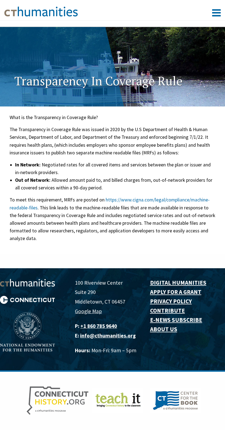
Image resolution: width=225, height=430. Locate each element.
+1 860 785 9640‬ (98, 326)
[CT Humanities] (41, 11)
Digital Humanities (178, 282)
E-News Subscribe (176, 320)
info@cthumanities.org (108, 335)
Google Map (88, 311)
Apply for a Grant (175, 292)
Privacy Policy (171, 301)
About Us (163, 329)
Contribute (167, 310)
